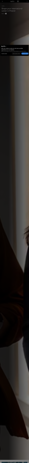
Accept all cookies (25, 53)
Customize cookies (4, 53)
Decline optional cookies (16, 53)
